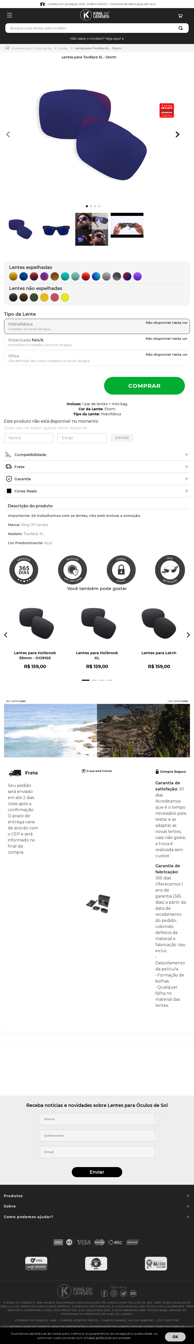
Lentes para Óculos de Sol (33, 48)
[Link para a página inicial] (7, 48)
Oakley (63, 48)
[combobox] (97, 28)
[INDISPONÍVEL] (144, 386)
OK (175, 1336)
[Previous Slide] (6, 634)
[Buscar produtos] (182, 28)
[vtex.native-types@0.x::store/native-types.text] (36, 1269)
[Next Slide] (188, 634)
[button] (97, 38)
